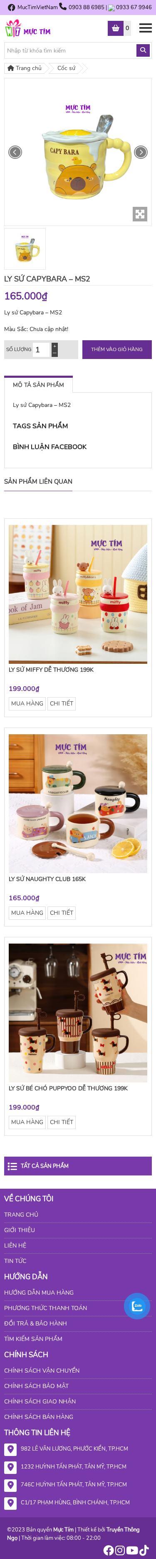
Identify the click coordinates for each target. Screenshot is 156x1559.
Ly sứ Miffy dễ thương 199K (51, 670)
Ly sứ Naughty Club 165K (47, 879)
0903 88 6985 (87, 7)
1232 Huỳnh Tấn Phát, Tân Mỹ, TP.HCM (73, 1467)
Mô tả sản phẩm (38, 385)
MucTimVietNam (37, 7)
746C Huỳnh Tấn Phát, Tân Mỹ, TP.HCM (74, 1485)
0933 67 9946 (134, 7)
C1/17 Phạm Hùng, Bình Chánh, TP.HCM (75, 1502)
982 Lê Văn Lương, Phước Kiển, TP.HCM (74, 1449)
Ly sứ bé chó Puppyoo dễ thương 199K (68, 1088)
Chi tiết (61, 704)
